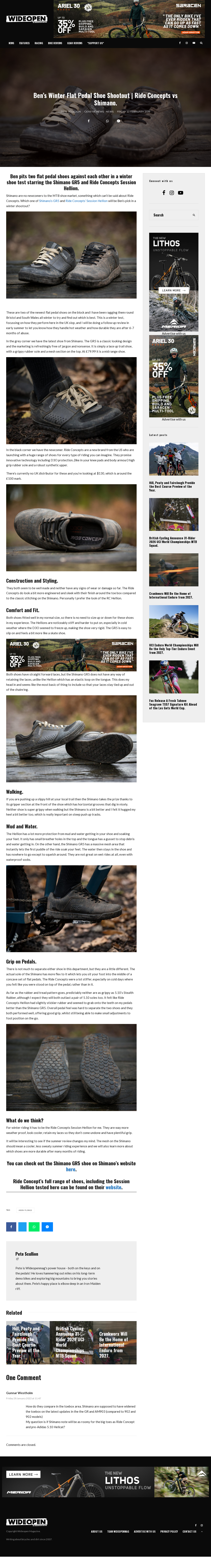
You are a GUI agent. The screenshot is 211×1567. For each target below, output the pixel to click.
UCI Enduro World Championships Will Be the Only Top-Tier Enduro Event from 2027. (173, 648)
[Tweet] (22, 1227)
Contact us (189, 1531)
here (70, 1169)
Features (24, 43)
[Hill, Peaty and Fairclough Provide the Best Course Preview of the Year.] (28, 1343)
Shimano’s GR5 (49, 201)
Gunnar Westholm (19, 1393)
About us (96, 1531)
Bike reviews (55, 43)
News (11, 43)
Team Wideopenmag (118, 1531)
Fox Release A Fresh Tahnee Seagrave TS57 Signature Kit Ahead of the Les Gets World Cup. (173, 704)
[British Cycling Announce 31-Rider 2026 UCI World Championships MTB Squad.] (71, 1343)
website (113, 1187)
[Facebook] (180, 43)
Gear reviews (74, 43)
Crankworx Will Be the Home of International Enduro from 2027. (171, 595)
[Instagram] (186, 43)
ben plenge (26, 1210)
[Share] (89, 121)
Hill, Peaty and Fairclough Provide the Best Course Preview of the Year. (172, 486)
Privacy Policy (169, 1531)
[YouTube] (194, 43)
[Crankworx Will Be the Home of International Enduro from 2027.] (115, 1343)
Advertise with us (174, 333)
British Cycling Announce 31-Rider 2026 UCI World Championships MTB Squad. (173, 541)
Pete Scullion (71, 111)
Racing (39, 43)
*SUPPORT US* (95, 43)
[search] (194, 215)
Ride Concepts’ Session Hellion (87, 201)
